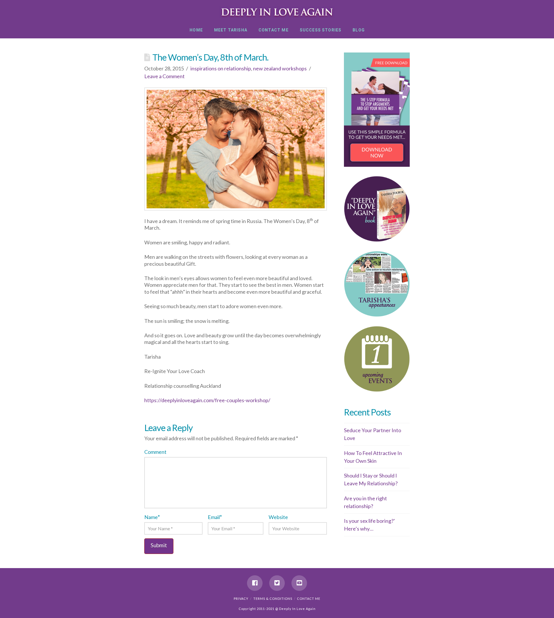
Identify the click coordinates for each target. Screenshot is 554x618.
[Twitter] (277, 583)
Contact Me (308, 598)
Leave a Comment (164, 76)
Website (278, 517)
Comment (155, 452)
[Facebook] (255, 583)
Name (152, 517)
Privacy (241, 598)
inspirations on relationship (220, 68)
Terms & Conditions (272, 598)
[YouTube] (299, 583)
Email (215, 517)
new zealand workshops (280, 68)
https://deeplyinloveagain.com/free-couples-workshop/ (207, 400)
